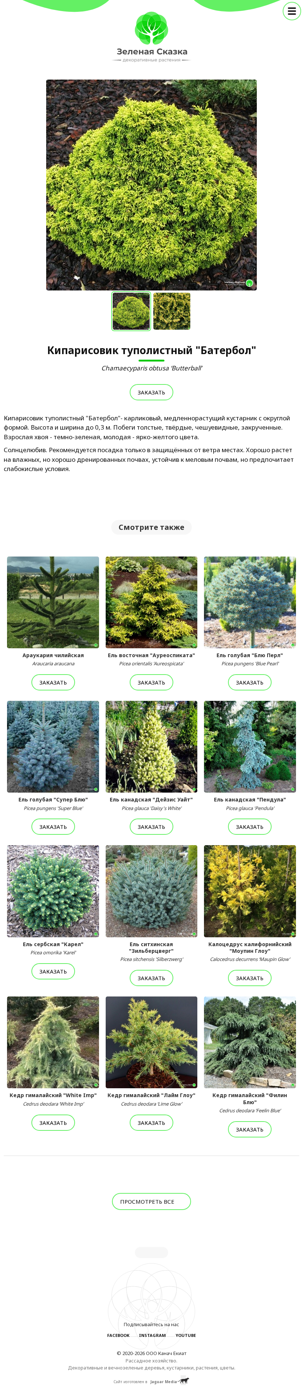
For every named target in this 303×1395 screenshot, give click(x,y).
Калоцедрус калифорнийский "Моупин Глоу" (250, 951)
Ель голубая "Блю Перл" (250, 659)
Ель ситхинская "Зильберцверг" (151, 951)
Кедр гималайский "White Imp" (53, 1099)
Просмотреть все (148, 1201)
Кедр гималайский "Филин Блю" (249, 1102)
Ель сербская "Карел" (53, 948)
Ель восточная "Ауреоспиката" (151, 659)
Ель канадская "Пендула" (250, 803)
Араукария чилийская (53, 659)
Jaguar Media (163, 1381)
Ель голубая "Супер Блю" (53, 803)
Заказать (151, 392)
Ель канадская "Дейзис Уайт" (151, 803)
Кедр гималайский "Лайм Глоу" (151, 1099)
